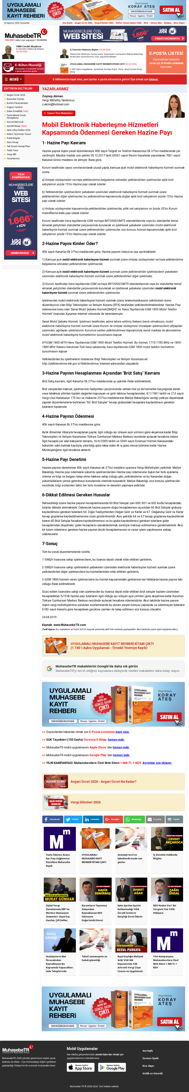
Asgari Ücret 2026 (83, 23)
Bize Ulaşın (179, 23)
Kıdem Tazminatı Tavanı (19, 134)
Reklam (167, 23)
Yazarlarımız (13, 158)
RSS (146, 23)
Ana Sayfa (67, 23)
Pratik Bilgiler (13, 138)
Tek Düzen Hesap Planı (18, 146)
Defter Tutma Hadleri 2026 (128, 23)
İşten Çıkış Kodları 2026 (18, 130)
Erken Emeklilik (17, 111)
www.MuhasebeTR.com (70, 625)
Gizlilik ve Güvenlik (152, 1073)
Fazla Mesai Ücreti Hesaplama (16, 116)
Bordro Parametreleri (17, 103)
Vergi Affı (11, 154)
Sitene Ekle (156, 23)
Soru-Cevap (12, 142)
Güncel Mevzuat (15, 122)
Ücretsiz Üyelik (150, 1058)
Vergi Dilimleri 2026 (103, 23)
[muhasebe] (26, 41)
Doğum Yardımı (15, 107)
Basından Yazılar (15, 99)
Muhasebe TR (77, 1086)
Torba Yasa (12, 150)
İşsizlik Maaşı (17, 126)
